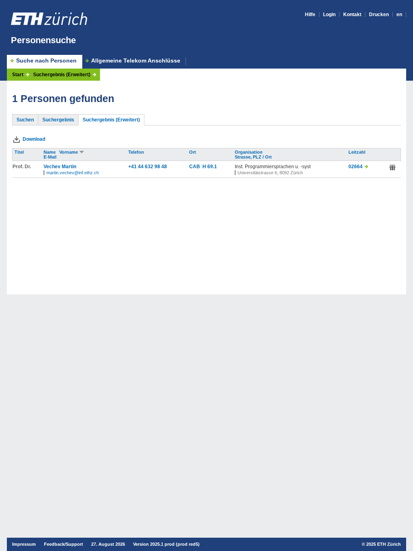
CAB (195, 166)
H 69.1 (209, 166)
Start (17, 74)
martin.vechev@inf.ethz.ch (72, 172)
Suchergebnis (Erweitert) (61, 74)
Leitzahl (357, 152)
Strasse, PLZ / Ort (254, 156)
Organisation (249, 152)
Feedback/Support (63, 544)
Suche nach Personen (46, 60)
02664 (355, 166)
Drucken (379, 14)
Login (329, 14)
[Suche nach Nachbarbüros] (392, 167)
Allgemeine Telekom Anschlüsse (135, 61)
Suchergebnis (58, 120)
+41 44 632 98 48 (147, 166)
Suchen (25, 120)
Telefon (136, 152)
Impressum (24, 544)
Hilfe (310, 14)
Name (50, 152)
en (399, 14)
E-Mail (51, 156)
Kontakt (352, 14)
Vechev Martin (60, 166)
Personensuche (43, 40)
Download (34, 139)
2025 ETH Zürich (383, 544)
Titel (20, 152)
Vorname (69, 152)
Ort (193, 152)
